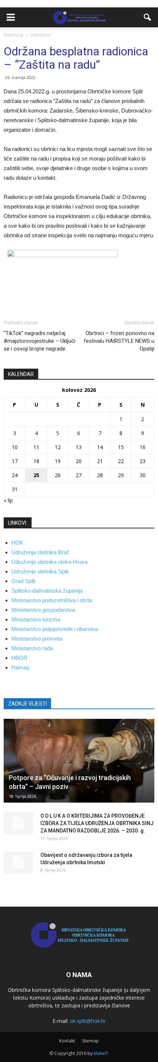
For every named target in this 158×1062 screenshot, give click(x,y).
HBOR (19, 658)
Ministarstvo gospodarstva (43, 610)
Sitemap (90, 1041)
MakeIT (101, 1053)
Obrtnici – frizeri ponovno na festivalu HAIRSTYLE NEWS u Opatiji (119, 341)
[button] (147, 17)
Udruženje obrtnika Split (39, 571)
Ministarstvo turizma (35, 619)
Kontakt (67, 1041)
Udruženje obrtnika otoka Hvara (49, 562)
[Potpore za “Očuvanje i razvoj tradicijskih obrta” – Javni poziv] (79, 761)
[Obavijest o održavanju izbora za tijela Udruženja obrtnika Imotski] (18, 862)
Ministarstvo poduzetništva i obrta (51, 600)
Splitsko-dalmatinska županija (47, 590)
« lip (8, 500)
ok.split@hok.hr (88, 1020)
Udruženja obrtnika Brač (40, 552)
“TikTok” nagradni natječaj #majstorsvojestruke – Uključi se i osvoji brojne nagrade (39, 341)
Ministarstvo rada (32, 648)
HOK (17, 542)
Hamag (20, 667)
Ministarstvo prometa (36, 638)
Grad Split (23, 581)
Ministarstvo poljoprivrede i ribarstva (54, 629)
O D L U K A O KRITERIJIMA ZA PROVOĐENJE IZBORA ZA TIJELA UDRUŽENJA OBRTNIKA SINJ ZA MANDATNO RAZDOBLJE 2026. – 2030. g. (97, 823)
